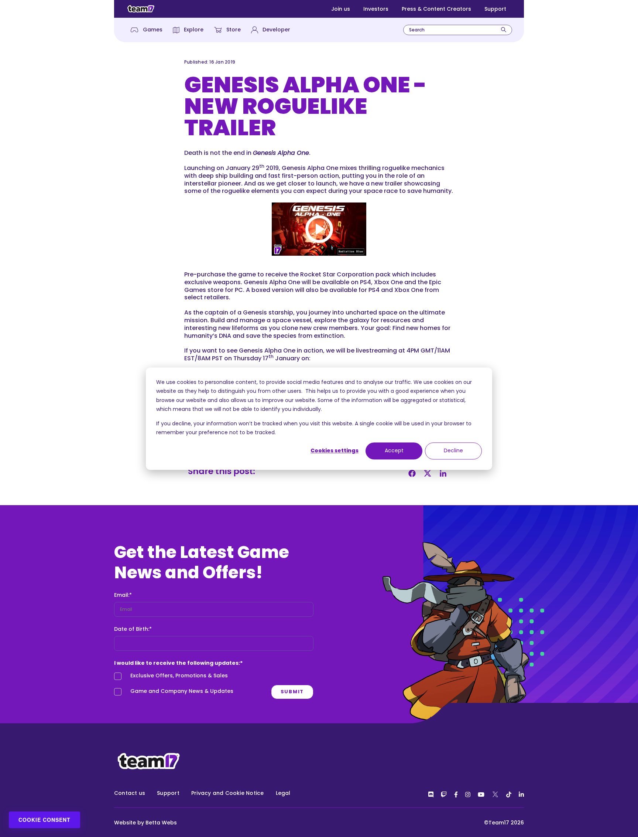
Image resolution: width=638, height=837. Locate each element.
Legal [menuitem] (283, 793)
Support (495, 9)
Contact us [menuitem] (129, 793)
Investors (375, 9)
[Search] (503, 30)
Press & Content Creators (436, 9)
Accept (394, 451)
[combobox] (457, 30)
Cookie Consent (44, 819)
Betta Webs (161, 822)
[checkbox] (213, 685)
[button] (319, 229)
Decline (453, 451)
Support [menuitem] (168, 793)
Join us (340, 9)
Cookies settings (335, 451)
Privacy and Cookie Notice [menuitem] (227, 793)
